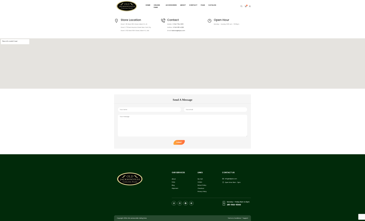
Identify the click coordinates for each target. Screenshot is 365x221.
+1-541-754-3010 (177, 24)
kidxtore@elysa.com (178, 31)
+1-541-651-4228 (178, 27)
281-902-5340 (234, 205)
